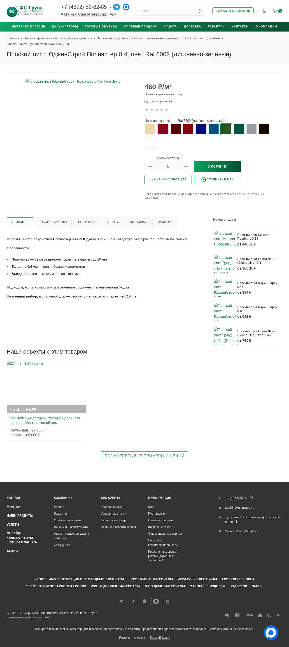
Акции (12, 551)
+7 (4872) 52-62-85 (84, 7)
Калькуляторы (65, 26)
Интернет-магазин (28, 26)
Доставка (192, 26)
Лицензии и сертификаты (71, 527)
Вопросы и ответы (160, 527)
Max (156, 601)
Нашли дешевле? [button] (160, 101)
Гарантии (216, 26)
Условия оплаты (112, 507)
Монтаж (14, 507)
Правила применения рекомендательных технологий (162, 556)
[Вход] (264, 11)
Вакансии (60, 513)
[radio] (150, 129)
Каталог (14, 497)
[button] (233, 10)
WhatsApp (144, 601)
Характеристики (53, 222)
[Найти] (199, 11)
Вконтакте (121, 601)
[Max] (126, 7)
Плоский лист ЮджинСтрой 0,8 (257, 309)
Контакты (240, 26)
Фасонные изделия (207, 586)
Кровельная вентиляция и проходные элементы (79, 579)
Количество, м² (168, 158)
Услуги (13, 524)
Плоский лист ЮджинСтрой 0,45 (257, 285)
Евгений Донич (160, 637)
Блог (151, 507)
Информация (159, 497)
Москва (70, 14)
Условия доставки (113, 513)
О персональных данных (165, 533)
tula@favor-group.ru (239, 507)
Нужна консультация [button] (167, 179)
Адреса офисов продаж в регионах (71, 536)
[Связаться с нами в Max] (269, 630)
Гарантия (164, 222)
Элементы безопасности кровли (56, 586)
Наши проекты (20, 515)
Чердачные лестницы (197, 579)
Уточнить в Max (220, 179)
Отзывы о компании (67, 520)
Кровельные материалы (151, 579)
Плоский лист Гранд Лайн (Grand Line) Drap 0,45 (256, 333)
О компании (266, 26)
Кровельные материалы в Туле (28, 617)
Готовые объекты (101, 26)
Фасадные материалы (164, 586)
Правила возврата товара (118, 527)
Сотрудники (62, 545)
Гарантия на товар (113, 520)
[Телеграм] (116, 7)
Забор (257, 586)
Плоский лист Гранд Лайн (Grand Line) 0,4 (256, 261)
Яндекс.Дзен (167, 601)
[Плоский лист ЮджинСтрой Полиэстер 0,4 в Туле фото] (76, 105)
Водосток (238, 586)
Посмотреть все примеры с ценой (144, 456)
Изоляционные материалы (115, 586)
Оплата (170, 26)
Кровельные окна (238, 579)
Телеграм (133, 601)
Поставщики (156, 513)
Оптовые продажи (141, 26)
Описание (19, 222)
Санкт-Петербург (92, 14)
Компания (63, 497)
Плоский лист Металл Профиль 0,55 (253, 237)
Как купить (87, 222)
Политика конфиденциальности (162, 543)
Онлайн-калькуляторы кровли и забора (22, 538)
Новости (59, 507)
